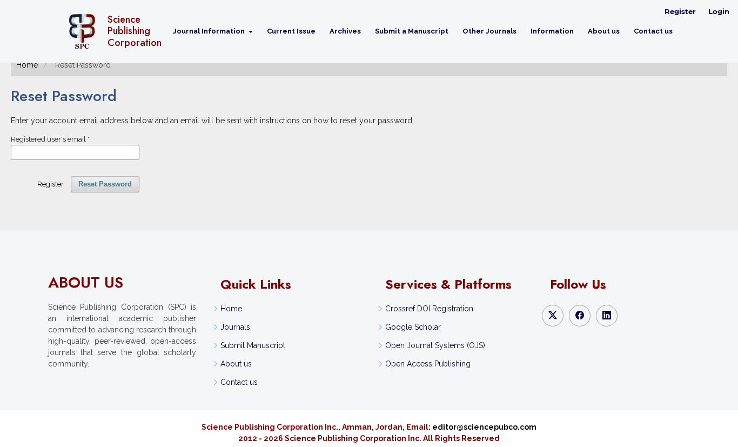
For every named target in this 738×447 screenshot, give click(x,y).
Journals (235, 327)
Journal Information (209, 31)
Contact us (653, 31)
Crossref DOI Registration (429, 308)
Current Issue (291, 31)
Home (27, 65)
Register (680, 11)
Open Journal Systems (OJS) (435, 345)
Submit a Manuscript (411, 31)
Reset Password (105, 184)
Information (552, 31)
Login (718, 11)
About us (604, 31)
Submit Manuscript (252, 345)
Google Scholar (413, 327)
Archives (345, 31)
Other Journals (489, 31)
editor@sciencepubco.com (484, 427)
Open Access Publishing (428, 364)
